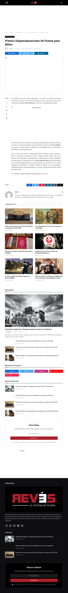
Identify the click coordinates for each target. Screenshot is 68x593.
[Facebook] (6, 102)
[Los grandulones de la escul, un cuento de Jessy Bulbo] (49, 216)
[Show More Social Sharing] (50, 53)
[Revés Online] (34, 2)
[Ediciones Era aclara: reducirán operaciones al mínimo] (19, 241)
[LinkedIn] (6, 110)
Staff (11, 48)
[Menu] (7, 3)
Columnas (8, 326)
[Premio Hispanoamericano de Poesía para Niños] (34, 76)
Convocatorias (10, 36)
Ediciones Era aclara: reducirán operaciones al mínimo (19, 252)
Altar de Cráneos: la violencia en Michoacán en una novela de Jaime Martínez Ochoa (49, 277)
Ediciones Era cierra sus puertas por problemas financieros (46, 252)
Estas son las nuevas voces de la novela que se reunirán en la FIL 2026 (19, 227)
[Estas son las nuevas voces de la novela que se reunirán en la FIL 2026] (19, 216)
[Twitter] (6, 106)
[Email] (6, 118)
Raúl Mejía (8, 331)
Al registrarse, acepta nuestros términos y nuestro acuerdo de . (34, 442)
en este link (44, 174)
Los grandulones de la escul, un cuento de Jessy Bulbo (48, 227)
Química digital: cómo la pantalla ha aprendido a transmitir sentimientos (37, 355)
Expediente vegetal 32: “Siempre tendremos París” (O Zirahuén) (28, 329)
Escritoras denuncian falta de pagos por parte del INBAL (17, 277)
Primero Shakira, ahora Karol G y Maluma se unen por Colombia (34, 341)
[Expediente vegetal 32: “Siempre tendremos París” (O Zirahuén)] (34, 310)
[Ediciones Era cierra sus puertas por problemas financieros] (49, 241)
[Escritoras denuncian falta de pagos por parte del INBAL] (19, 266)
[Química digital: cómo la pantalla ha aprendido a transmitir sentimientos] (9, 358)
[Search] (61, 3)
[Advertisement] (34, 18)
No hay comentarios (28, 48)
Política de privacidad (50, 442)
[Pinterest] (6, 114)
